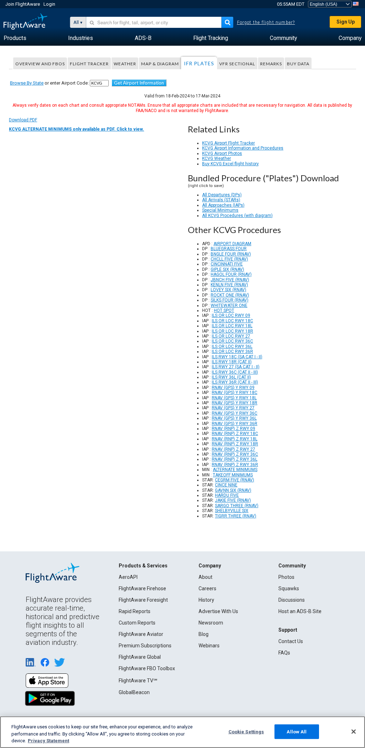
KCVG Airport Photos (222, 153)
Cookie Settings (246, 731)
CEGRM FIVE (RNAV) (234, 479)
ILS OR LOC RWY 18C (232, 320)
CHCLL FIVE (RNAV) (229, 259)
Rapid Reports (134, 611)
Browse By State (26, 83)
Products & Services (143, 565)
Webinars (209, 645)
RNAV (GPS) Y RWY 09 (233, 387)
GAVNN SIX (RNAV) (233, 490)
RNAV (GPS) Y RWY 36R (234, 423)
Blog (204, 634)
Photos (286, 577)
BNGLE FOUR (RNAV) (231, 254)
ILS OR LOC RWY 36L (232, 346)
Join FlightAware (22, 4)
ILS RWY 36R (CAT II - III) (235, 382)
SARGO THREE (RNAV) (236, 505)
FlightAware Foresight (143, 600)
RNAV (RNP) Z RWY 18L (234, 438)
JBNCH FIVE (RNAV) (230, 279)
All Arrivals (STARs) (221, 199)
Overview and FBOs (40, 63)
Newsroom (211, 623)
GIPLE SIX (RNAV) (227, 269)
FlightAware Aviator (141, 634)
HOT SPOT (224, 310)
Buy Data (298, 63)
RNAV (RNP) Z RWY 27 (233, 449)
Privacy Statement (48, 740)
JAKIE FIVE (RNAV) (233, 500)
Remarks (271, 63)
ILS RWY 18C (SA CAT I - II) (237, 356)
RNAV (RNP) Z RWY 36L (234, 459)
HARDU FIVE (227, 495)
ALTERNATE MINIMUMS (235, 469)
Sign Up (345, 22)
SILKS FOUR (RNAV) (229, 300)
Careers (207, 588)
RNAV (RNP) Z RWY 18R (235, 443)
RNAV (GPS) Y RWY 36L (234, 418)
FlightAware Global (140, 657)
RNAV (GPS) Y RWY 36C (234, 413)
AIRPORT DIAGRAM (232, 243)
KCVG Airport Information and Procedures (242, 148)
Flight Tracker (89, 63)
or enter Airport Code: (49, 83)
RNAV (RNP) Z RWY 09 (233, 428)
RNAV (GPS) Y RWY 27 (233, 407)
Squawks (288, 588)
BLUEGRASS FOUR (229, 248)
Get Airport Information (139, 83)
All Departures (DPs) (222, 194)
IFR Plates (199, 63)
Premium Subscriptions (145, 645)
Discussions (291, 600)
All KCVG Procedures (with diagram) (237, 215)
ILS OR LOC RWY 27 (231, 336)
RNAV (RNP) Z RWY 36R (235, 464)
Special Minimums (220, 210)
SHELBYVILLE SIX (231, 510)
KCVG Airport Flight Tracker (228, 143)
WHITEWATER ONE (229, 305)
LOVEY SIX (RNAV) (228, 289)
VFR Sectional (237, 63)
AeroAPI (128, 577)
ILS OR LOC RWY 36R (232, 351)
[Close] (353, 731)
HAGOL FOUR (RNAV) (231, 274)
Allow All (297, 731)
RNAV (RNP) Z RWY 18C (235, 433)
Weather (125, 63)
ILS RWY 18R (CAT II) (232, 361)
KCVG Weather (216, 158)
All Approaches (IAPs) (223, 205)
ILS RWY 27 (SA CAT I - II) (235, 366)
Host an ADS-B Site (300, 611)
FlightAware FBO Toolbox (147, 668)
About (205, 577)
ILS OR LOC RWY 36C (232, 341)
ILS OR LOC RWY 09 (231, 315)
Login (49, 4)
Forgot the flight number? (266, 22)
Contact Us (290, 641)
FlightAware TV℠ (138, 680)
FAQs (284, 653)
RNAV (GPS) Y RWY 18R (234, 402)
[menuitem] (15, 38)
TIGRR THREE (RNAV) (235, 516)
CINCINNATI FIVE (227, 264)
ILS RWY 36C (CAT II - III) (235, 372)
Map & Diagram (160, 63)
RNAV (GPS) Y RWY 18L (234, 397)
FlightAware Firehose (142, 588)
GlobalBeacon (134, 692)
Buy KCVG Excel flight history (230, 163)
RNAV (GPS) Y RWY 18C (234, 392)
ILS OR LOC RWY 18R (232, 331)
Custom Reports (137, 623)
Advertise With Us (218, 611)
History (206, 600)
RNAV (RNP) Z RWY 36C (235, 454)
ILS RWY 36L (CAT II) (231, 377)
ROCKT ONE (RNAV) (230, 295)
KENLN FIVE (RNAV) (229, 284)
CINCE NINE (226, 484)
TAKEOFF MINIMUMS (233, 474)
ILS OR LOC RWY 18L (232, 325)
